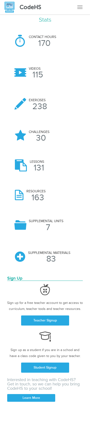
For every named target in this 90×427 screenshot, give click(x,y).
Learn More (31, 398)
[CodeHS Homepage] (24, 7)
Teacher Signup (45, 320)
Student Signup (45, 367)
